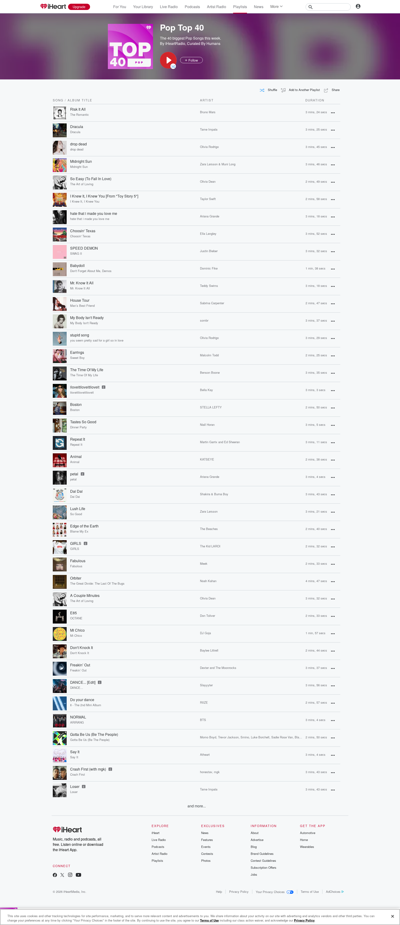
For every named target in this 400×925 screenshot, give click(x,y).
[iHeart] (53, 6)
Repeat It (77, 439)
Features (207, 839)
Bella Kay (206, 390)
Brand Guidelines (262, 853)
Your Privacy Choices (270, 892)
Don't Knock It (81, 647)
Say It (74, 751)
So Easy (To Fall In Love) (90, 178)
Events (206, 846)
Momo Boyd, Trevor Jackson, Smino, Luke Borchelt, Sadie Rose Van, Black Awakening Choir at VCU (268, 737)
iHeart (155, 833)
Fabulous (77, 560)
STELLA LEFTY (211, 407)
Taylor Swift (208, 199)
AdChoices (333, 891)
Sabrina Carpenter (212, 303)
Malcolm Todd (209, 355)
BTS (203, 720)
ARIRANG (77, 722)
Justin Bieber (209, 251)
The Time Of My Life (86, 369)
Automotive (307, 833)
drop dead (78, 144)
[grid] (196, 453)
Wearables (307, 846)
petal (74, 474)
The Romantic (79, 114)
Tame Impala (208, 129)
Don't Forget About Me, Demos (91, 271)
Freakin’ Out (80, 665)
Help (219, 891)
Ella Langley (208, 233)
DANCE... (76, 688)
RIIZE (204, 702)
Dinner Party (78, 427)
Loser (74, 786)
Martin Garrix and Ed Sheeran (220, 442)
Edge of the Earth (84, 526)
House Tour (79, 300)
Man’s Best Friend (82, 305)
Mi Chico (77, 630)
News (258, 6)
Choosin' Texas (82, 230)
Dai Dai (76, 491)
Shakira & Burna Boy (214, 494)
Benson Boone (210, 372)
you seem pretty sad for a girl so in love (96, 340)
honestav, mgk (210, 772)
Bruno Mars (208, 112)
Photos (206, 860)
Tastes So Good (83, 421)
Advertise (257, 839)
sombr (204, 320)
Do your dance (82, 699)
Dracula (76, 126)
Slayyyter (206, 685)
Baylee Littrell (209, 650)
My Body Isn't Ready (87, 317)
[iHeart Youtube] (78, 875)
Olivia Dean (208, 181)
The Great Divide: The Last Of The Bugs (97, 583)
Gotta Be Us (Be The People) (94, 734)
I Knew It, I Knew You (84, 201)
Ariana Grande (209, 216)
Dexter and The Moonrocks (218, 667)
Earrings (77, 352)
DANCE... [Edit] (82, 682)
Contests (207, 853)
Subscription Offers (263, 867)
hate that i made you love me (93, 213)
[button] (168, 60)
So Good (76, 514)
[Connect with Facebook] (55, 875)
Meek (203, 563)
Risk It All (78, 109)
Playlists (240, 6)
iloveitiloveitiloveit (84, 387)
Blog (254, 846)
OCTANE (76, 618)
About (255, 833)
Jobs (254, 874)
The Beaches (209, 529)
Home (304, 839)
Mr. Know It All (82, 282)
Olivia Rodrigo (209, 146)
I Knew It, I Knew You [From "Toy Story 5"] (104, 196)
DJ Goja (205, 633)
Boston (76, 404)
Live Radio (169, 6)
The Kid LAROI (210, 546)
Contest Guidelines (263, 860)
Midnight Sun (81, 161)
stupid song (79, 335)
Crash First (77, 774)
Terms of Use (310, 891)
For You (119, 6)
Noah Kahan (208, 581)
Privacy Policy (239, 891)
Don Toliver (207, 615)
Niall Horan (207, 424)
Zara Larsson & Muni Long (217, 164)
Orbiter (75, 578)
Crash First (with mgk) (88, 769)
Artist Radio (216, 6)
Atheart (205, 754)
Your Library (143, 6)
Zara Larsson (209, 511)
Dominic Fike (209, 268)
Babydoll (77, 265)
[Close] (393, 916)
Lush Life (77, 508)
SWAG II (76, 253)
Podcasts (192, 6)
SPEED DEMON (84, 248)
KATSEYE (207, 459)
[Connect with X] (62, 875)
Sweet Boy (77, 358)
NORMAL (78, 717)
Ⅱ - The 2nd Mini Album (85, 705)
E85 (73, 612)
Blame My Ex (79, 531)
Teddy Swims (209, 285)
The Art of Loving (81, 184)
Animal (76, 456)
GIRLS (75, 543)
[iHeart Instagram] (70, 875)
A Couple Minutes (85, 595)
